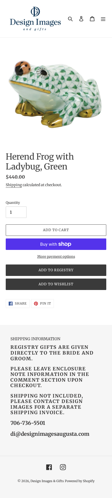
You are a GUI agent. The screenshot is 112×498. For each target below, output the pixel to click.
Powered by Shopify (80, 481)
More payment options (56, 256)
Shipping (14, 184)
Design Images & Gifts (47, 481)
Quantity (13, 202)
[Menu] (103, 18)
